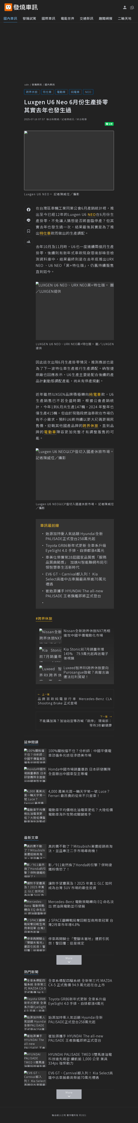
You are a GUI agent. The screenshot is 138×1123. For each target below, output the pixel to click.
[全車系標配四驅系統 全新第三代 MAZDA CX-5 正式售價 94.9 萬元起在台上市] (35, 985)
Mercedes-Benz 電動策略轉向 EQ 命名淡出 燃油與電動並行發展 (81, 903)
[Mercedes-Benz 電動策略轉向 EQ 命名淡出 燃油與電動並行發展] (35, 906)
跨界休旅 (32, 92)
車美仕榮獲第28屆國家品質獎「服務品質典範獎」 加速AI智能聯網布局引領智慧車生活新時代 (77, 562)
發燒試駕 (29, 18)
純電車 (75, 92)
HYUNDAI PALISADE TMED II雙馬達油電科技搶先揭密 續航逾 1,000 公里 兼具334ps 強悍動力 (80, 1058)
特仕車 (47, 92)
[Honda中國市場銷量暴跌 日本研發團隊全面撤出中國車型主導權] (35, 774)
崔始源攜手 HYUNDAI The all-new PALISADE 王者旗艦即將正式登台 (74, 593)
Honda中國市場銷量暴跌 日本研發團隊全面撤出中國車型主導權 (79, 771)
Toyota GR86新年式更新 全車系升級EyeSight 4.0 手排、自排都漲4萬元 (76, 548)
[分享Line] (28, 220)
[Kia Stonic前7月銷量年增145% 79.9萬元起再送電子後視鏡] (50, 654)
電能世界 (67, 18)
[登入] (125, 7)
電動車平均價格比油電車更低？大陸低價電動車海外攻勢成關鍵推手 (80, 812)
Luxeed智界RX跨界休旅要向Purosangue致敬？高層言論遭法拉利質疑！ (86, 672)
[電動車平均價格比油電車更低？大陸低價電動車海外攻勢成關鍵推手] (35, 815)
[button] (131, 7)
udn (26, 84)
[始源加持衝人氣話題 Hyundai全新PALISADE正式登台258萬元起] (35, 1022)
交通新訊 (86, 18)
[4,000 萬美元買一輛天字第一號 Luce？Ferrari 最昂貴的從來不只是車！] (35, 796)
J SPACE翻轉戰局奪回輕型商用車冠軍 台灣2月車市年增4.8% (80, 922)
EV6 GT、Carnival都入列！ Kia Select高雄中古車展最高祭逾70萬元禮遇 (76, 579)
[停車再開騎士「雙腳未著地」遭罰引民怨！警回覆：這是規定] (35, 943)
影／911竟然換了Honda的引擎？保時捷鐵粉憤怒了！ (80, 867)
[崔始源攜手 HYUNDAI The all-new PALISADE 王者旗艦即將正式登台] (35, 1041)
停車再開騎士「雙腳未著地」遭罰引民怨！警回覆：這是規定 (78, 940)
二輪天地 (125, 18)
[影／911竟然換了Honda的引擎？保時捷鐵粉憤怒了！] (35, 870)
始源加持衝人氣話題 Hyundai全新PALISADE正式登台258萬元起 (74, 536)
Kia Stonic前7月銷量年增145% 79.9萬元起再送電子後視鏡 (86, 653)
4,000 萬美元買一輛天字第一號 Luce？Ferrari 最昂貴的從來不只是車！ (79, 793)
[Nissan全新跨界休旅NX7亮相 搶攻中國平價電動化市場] (50, 636)
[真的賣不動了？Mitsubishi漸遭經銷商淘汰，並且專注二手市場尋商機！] (35, 851)
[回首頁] (25, 7)
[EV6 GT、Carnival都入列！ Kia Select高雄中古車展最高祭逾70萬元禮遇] (35, 1078)
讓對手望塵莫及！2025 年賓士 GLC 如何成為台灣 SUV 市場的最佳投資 (80, 885)
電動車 (61, 92)
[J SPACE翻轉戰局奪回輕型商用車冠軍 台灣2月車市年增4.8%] (35, 925)
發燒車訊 (37, 84)
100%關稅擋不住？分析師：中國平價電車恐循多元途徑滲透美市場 (79, 753)
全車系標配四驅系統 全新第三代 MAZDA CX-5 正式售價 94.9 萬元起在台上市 (80, 982)
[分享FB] (28, 209)
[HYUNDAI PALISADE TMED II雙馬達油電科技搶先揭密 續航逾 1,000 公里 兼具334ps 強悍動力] (35, 1059)
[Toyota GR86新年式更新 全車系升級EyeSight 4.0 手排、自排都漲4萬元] (35, 1004)
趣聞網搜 (105, 18)
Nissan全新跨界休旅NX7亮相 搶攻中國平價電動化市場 (87, 633)
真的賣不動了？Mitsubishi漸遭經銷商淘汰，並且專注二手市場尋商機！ (80, 848)
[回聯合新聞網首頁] (8, 7)
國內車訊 (10, 18)
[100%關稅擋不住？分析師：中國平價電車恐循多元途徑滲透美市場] (35, 756)
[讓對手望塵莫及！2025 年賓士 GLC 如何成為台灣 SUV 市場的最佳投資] (35, 888)
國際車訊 (48, 18)
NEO (88, 92)
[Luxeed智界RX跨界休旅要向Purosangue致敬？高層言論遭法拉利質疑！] (50, 673)
